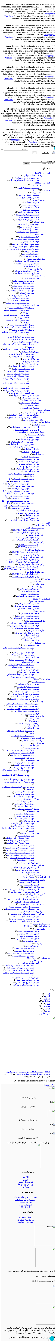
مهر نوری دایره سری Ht (17, 498)
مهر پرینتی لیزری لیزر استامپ (31, 904)
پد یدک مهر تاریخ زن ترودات (27, 214)
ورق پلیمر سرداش (31, 635)
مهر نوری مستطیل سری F (16, 491)
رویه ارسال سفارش (25, 1219)
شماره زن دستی (27, 845)
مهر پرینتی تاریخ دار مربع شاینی (20, 779)
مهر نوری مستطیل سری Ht (15, 501)
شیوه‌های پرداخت (25, 1222)
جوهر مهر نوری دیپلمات (29, 439)
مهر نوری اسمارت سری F (21, 486)
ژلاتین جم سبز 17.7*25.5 (28, 545)
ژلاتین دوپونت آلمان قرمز (34, 557)
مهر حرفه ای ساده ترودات (22, 356)
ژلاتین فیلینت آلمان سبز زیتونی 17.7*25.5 (21, 567)
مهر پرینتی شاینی (32, 760)
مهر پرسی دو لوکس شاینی (22, 755)
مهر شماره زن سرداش (29, 672)
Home (47, 1071)
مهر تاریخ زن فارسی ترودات (22, 325)
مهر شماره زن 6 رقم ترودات (16, 388)
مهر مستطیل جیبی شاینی (23, 818)
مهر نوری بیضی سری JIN (16, 505)
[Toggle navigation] (34, 152)
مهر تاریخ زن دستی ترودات (27, 273)
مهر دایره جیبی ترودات (19, 298)
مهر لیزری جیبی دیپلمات (28, 461)
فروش (25, 1179)
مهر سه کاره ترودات (30, 361)
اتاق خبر (25, 1177)
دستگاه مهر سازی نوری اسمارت (31, 432)
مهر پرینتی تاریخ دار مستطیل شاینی (19, 782)
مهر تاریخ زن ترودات (36, 268)
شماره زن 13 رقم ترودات (18, 371)
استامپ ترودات (38, 192)
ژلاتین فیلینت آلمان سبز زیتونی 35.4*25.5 (21, 569)
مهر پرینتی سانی (37, 586)
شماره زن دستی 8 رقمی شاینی (20, 857)
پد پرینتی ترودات (32, 202)
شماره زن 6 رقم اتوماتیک (18, 840)
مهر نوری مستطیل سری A (16, 483)
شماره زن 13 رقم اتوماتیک (17, 838)
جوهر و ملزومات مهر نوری (27, 870)
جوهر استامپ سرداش (35, 620)
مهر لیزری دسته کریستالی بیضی (25, 916)
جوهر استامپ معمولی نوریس (26, 239)
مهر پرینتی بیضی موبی (24, 948)
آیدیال (47, 994)
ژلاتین (47, 523)
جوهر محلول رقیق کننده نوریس (25, 246)
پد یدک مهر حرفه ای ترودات (27, 219)
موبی (47, 1011)
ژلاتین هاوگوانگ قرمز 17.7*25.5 (25, 574)
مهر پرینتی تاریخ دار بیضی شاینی (15, 770)
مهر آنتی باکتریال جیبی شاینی (32, 738)
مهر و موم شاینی (37, 875)
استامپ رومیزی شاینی (29, 689)
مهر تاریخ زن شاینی (31, 799)
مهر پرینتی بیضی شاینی (24, 765)
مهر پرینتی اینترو (37, 185)
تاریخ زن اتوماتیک (27, 801)
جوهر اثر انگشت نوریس (29, 236)
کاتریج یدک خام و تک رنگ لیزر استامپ (23, 899)
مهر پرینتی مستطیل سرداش (22, 655)
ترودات (47, 999)
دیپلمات (46, 1001)
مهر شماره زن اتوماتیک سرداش (20, 674)
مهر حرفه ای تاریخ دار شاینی (22, 823)
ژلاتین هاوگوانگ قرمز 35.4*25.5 (25, 576)
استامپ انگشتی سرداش (28, 603)
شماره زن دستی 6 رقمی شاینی (20, 855)
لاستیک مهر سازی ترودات (28, 263)
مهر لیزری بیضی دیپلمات (28, 459)
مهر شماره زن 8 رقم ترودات (16, 390)
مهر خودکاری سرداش (29, 669)
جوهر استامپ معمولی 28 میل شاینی (23, 706)
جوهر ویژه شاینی (32, 713)
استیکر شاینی (33, 718)
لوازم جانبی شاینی (37, 716)
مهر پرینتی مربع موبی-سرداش (21, 953)
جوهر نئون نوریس (31, 251)
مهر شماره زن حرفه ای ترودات (25, 395)
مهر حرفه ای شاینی (30, 821)
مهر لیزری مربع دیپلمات (29, 466)
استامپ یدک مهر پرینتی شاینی (26, 691)
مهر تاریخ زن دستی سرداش (22, 660)
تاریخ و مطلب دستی (25, 806)
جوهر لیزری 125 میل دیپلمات (21, 444)
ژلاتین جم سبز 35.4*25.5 (28, 547)
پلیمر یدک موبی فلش (30, 963)
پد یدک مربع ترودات (31, 210)
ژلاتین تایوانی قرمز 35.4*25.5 (26, 540)
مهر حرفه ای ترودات (30, 351)
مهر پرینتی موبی (32, 946)
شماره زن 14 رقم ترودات (18, 373)
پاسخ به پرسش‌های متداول (25, 1197)
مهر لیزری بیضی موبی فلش (27, 977)
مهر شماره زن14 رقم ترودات (21, 393)
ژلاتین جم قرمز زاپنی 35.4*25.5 (25, 554)
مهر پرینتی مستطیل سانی (28, 596)
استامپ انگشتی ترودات (29, 195)
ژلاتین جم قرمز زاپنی (35, 549)
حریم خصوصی (25, 1204)
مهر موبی (40, 943)
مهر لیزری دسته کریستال (34, 911)
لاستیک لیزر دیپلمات (30, 452)
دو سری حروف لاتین (30, 407)
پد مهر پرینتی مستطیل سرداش (26, 618)
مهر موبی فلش (38, 960)
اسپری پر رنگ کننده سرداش (27, 633)
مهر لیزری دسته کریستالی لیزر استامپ (28, 914)
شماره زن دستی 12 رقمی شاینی (20, 850)
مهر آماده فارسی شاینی (29, 745)
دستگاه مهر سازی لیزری (34, 420)
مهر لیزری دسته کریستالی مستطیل (24, 921)
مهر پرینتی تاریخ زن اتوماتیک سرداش (18, 647)
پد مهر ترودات (39, 200)
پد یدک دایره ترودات (31, 207)
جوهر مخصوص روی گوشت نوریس (24, 249)
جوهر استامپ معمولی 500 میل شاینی (23, 709)
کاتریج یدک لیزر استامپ (34, 894)
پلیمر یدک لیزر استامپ (35, 887)
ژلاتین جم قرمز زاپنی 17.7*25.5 (25, 552)
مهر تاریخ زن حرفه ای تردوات (26, 342)
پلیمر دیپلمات (39, 425)
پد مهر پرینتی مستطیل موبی (27, 938)
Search (26, 164)
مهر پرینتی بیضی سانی (29, 589)
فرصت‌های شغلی (25, 1182)
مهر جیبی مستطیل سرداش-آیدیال (24, 180)
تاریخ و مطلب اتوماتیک (24, 804)
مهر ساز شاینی (32, 728)
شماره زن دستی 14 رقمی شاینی (20, 853)
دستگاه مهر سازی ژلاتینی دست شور (23, 417)
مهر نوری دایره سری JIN (17, 508)
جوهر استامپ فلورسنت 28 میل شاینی (23, 704)
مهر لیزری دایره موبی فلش (27, 980)
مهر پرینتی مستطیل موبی (23, 955)
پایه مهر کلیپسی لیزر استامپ (32, 880)
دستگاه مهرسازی (42, 410)
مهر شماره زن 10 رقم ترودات (16, 378)
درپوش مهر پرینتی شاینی (28, 723)
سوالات (25, 1187)
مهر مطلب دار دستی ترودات (22, 339)
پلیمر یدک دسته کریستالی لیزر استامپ (22, 889)
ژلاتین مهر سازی (42, 525)
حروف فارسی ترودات (29, 403)
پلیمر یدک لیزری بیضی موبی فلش (19, 965)
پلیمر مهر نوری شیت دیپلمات (27, 429)
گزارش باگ (25, 1207)
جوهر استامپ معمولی (29, 227)
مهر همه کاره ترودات (30, 398)
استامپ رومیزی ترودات (29, 197)
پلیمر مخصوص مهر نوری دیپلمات (25, 427)
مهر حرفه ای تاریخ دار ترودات (21, 354)
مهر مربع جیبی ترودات (19, 300)
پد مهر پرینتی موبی (31, 941)
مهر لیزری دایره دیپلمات (29, 464)
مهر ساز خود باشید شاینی (23, 735)
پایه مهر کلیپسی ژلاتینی (29, 882)
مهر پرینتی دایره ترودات (24, 283)
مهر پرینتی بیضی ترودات (23, 281)
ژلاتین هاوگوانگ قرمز (35, 572)
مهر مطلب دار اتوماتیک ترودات (21, 337)
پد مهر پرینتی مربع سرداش (27, 616)
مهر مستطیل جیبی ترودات (17, 303)
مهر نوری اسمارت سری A (21, 478)
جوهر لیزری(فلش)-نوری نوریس (25, 244)
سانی (47, 1003)
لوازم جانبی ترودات (36, 258)
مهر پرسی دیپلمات (31, 456)
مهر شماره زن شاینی (30, 833)
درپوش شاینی (33, 721)
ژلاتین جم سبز (38, 542)
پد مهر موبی (39, 928)
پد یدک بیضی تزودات (30, 205)
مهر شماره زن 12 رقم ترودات (16, 383)
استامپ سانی (39, 581)
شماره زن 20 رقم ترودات (18, 376)
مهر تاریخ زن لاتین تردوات (23, 329)
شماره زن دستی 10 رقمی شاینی (20, 848)
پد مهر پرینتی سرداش (30, 613)
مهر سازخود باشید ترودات (33, 400)
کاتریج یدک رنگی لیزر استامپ (26, 902)
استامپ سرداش (37, 601)
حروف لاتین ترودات (31, 405)
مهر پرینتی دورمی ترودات (23, 285)
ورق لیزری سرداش (31, 640)
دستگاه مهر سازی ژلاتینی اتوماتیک (24, 415)
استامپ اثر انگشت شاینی (28, 684)
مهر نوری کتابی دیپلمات (29, 518)
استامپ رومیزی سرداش (28, 608)
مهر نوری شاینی (38, 865)
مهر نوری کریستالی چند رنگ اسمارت (23, 520)
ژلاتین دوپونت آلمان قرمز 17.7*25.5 (24, 559)
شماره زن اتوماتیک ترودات (22, 366)
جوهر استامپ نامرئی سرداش (26, 628)
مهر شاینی (40, 743)
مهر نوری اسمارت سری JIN (20, 503)
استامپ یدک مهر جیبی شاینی (26, 696)
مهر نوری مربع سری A (17, 481)
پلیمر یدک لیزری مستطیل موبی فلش (18, 973)
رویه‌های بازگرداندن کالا (25, 1200)
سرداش (46, 1006)
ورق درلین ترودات (31, 266)
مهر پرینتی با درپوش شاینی (22, 762)
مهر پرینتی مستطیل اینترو (28, 187)
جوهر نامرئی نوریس (30, 254)
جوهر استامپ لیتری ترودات (27, 224)
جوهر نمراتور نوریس (30, 256)
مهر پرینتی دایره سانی (30, 591)
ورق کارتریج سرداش (30, 638)
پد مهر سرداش (38, 611)
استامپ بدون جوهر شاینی (28, 686)
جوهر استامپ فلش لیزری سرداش (24, 623)
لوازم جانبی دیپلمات (36, 434)
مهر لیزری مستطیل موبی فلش (26, 985)
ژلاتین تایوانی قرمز (37, 535)
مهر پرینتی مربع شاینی (24, 794)
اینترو (47, 996)
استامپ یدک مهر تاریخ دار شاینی (25, 694)
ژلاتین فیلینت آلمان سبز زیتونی (31, 564)
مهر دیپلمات (39, 454)
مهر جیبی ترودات (26, 293)
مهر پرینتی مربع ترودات (24, 288)
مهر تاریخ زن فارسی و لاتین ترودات (19, 327)
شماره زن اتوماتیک (26, 835)
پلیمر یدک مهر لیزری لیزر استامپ (24, 892)
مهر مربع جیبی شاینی (25, 816)
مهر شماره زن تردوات (29, 364)
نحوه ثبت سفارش (25, 1217)
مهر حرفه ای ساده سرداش (22, 667)
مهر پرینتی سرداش (31, 645)
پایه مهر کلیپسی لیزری (29, 884)
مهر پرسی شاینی (32, 748)
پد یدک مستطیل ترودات (29, 212)
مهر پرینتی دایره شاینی (24, 791)
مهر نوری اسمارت (31, 471)
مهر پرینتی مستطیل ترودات (22, 290)
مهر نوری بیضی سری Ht (17, 496)
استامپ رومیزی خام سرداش (26, 606)
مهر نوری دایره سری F (18, 488)
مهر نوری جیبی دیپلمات (29, 510)
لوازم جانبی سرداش (36, 630)
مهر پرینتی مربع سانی (30, 594)
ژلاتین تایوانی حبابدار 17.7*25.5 (26, 530)
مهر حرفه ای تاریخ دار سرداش (21, 664)
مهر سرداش (39, 643)
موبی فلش (45, 1013)
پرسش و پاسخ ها (25, 1184)
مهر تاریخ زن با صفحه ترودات (21, 307)
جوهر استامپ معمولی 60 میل (26, 711)
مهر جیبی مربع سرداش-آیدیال (26, 178)
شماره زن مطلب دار (25, 860)
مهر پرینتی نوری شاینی (29, 872)
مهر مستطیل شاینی (41, 924)
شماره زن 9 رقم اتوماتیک (18, 843)
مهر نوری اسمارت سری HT (20, 493)
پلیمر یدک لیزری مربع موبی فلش (20, 970)
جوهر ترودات (39, 222)
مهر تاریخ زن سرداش (30, 657)
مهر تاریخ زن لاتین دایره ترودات (15, 332)
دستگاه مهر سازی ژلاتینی (34, 412)
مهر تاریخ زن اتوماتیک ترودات (26, 271)
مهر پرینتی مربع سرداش (23, 652)
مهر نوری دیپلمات (31, 515)
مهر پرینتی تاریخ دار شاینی (23, 767)
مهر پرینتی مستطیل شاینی (22, 796)
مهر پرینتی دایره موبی (24, 951)
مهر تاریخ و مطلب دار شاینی (27, 809)
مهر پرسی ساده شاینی (24, 757)
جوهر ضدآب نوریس (31, 241)
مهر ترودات (40, 276)
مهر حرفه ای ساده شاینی (23, 826)
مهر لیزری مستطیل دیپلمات (27, 469)
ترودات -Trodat (36, 1071)
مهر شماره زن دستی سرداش (21, 677)
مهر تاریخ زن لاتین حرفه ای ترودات (19, 349)
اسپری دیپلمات (33, 437)
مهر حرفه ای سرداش (30, 662)
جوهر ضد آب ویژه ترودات (28, 232)
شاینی (47, 1008)
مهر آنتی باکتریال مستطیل (33, 740)
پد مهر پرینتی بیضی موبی (28, 931)
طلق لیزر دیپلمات (31, 449)
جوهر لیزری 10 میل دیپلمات (22, 442)
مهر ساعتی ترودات (31, 359)
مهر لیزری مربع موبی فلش (27, 982)
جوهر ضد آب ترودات (30, 229)
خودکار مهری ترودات (20, 295)
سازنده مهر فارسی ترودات (27, 261)
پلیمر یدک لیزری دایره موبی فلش (20, 968)
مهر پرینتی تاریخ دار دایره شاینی (15, 774)
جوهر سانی (40, 584)
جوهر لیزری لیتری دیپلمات (22, 447)
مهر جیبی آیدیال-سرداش (34, 175)
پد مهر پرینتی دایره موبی (29, 933)
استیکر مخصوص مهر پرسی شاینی (19, 750)
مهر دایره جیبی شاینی (25, 813)
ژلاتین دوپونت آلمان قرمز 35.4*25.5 (24, 562)
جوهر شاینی (39, 701)
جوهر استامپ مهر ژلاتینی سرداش (24, 625)
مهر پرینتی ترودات (31, 278)
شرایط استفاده (25, 1202)
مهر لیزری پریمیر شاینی (29, 862)
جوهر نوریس (39, 234)
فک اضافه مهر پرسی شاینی (22, 753)
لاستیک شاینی (33, 726)
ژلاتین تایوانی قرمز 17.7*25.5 (26, 537)
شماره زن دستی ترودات (23, 369)
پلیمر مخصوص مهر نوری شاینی (26, 867)
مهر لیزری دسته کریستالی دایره (25, 919)
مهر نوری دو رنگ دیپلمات (28, 513)
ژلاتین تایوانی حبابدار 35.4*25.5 (26, 532)
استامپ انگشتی (32, 897)
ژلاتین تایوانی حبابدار (36, 527)
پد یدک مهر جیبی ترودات (29, 217)
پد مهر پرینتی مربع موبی (29, 936)
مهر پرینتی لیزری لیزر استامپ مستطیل (22, 909)
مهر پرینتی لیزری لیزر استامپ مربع (24, 906)
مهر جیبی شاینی (32, 811)
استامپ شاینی (38, 682)
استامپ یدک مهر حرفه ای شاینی (25, 699)
